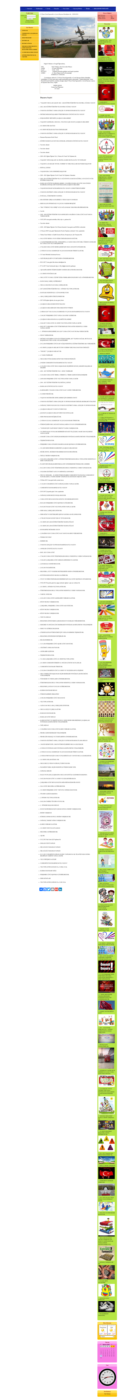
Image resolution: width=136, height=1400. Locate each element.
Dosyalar (56, 8)
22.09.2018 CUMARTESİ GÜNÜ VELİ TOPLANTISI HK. (106, 602)
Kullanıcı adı (23, 15)
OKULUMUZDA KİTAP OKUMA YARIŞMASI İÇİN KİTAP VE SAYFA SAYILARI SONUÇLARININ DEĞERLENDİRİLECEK (105, 1241)
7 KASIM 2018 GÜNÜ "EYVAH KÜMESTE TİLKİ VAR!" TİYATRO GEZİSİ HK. (105, 552)
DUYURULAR (25, 40)
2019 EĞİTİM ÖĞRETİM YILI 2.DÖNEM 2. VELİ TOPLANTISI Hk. (105, 381)
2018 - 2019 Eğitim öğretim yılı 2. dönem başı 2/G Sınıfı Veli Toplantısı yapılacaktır (106, 449)
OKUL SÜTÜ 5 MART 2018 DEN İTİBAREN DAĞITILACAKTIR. (106, 871)
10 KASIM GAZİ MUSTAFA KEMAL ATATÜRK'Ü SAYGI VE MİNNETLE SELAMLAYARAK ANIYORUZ (106, 80)
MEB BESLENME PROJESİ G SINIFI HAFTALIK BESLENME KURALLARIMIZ (29, 48)
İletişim (88, 8)
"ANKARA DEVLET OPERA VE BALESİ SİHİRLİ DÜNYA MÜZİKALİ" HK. (106, 834)
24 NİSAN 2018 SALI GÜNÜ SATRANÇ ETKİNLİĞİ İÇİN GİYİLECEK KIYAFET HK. (106, 720)
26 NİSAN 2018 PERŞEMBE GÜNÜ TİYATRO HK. (106, 762)
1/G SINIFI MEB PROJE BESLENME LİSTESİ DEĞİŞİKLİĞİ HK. (105, 1133)
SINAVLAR (25, 30)
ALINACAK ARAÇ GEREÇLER (103, 1299)
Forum (48, 8)
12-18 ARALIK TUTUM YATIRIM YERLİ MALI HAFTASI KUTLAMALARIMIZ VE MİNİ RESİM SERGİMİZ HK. (106, 1092)
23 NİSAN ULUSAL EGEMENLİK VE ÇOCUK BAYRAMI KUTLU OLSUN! (105, 59)
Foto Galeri (66, 8)
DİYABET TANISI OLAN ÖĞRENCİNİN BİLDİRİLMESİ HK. (106, 851)
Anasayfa (29, 8)
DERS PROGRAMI (26, 37)
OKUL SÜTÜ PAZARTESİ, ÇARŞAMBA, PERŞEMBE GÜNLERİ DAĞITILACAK (105, 957)
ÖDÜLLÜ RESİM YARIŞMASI (107, 1165)
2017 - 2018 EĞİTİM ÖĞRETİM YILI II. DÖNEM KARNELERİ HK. (105, 637)
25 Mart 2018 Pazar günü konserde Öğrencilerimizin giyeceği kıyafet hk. (105, 807)
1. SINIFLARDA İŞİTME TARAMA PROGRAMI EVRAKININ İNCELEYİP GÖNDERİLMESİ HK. (105, 997)
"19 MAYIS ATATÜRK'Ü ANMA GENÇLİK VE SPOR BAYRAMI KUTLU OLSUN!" (105, 325)
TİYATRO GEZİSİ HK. (105, 434)
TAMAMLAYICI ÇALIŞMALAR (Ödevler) (30, 34)
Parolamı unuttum (30, 20)
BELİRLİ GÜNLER (27, 43)
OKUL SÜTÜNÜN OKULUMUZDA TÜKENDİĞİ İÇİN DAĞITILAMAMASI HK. (106, 885)
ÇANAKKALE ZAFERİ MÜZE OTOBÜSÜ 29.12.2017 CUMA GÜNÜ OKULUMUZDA (106, 1072)
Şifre (25, 17)
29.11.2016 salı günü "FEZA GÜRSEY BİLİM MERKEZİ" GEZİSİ (106, 1199)
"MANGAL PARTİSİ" (105, 353)
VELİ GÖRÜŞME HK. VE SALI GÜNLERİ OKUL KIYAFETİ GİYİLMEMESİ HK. (106, 480)
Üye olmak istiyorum (29, 22)
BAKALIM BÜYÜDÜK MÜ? (101, 8)
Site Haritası (107, 1394)
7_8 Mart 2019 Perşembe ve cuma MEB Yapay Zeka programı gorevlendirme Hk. (106, 419)
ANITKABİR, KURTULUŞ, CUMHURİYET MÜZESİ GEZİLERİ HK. (105, 793)
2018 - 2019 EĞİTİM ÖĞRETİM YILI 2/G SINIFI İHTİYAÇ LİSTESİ (105, 618)
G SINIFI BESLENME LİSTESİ (30, 52)
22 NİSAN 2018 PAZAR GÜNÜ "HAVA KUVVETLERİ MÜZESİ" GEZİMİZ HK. (105, 739)
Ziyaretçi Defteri (77, 8)
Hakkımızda (39, 8)
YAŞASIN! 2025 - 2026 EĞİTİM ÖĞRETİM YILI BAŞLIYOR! (104, 42)
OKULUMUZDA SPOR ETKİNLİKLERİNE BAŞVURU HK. (106, 206)
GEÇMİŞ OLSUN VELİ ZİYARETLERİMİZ (104, 466)
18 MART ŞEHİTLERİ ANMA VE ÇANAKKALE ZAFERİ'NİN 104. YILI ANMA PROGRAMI (106, 398)
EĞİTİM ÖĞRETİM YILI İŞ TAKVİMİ (29, 56)
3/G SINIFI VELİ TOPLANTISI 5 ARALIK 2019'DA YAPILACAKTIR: (105, 224)
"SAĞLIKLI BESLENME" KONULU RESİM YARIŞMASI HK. (106, 1117)
